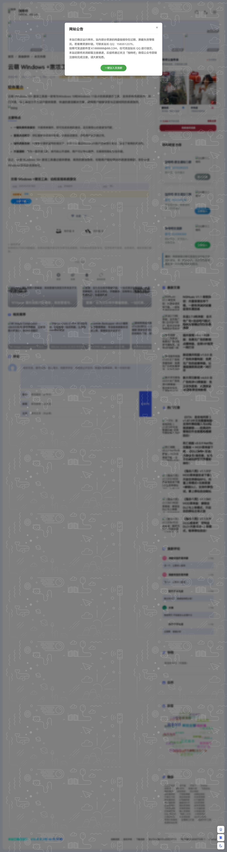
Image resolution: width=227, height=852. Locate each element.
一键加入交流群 (113, 68)
